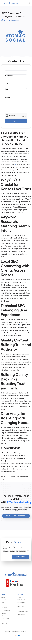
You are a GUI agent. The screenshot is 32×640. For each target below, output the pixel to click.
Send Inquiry (20, 556)
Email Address (9, 75)
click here (7, 476)
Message (7, 97)
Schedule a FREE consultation (16, 516)
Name (6, 69)
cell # (6, 89)
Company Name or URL (11, 83)
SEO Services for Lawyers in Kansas (13, 15)
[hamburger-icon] (29, 3)
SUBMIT (16, 121)
